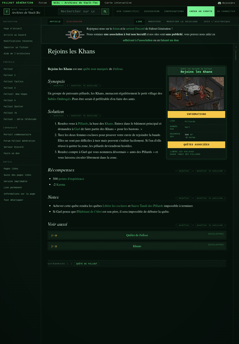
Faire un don (11, 153)
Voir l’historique (217, 21)
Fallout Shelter (13, 106)
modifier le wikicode (84, 86)
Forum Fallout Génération (19, 141)
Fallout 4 (9, 100)
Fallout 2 (9, 75)
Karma (192, 137)
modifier (59, 86)
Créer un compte (201, 11)
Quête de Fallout (86, 264)
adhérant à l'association (138, 40)
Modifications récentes (18, 41)
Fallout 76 (10, 113)
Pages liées (11, 169)
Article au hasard (15, 35)
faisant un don (170, 40)
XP (191, 135)
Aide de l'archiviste (17, 53)
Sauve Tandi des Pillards (185, 154)
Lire (139, 21)
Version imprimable (15, 181)
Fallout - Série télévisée (20, 119)
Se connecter (226, 11)
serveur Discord (135, 28)
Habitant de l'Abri (90, 211)
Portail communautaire (17, 134)
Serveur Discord (13, 147)
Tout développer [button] (13, 200)
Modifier (154, 21)
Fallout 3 (9, 88)
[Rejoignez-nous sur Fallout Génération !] (75, 34)
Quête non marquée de (196, 69)
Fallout (8, 69)
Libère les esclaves (182, 152)
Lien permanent (13, 187)
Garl (187, 127)
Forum (43, 3)
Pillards (190, 122)
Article (55, 21)
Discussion (151, 11)
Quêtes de (137, 235)
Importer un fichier (16, 47)
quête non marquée (95, 69)
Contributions (174, 11)
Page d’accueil (13, 28)
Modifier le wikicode (182, 21)
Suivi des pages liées (17, 175)
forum (116, 28)
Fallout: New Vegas (15, 94)
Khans (109, 123)
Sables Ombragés (59, 99)
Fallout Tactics (13, 81)
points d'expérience (71, 178)
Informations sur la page (19, 194)
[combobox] (79, 11)
